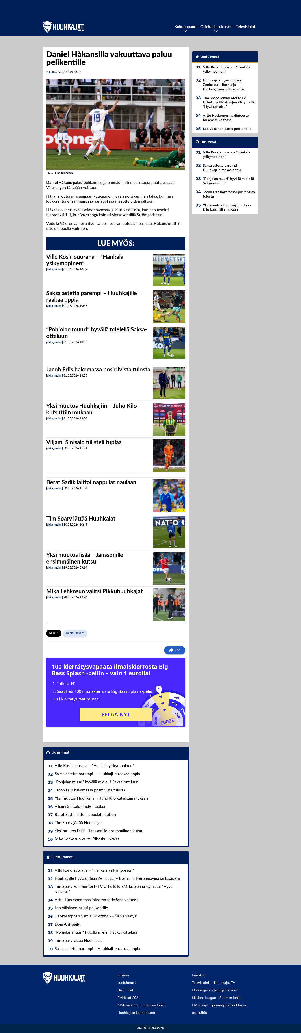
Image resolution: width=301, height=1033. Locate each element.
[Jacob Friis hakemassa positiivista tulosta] (169, 383)
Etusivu (123, 975)
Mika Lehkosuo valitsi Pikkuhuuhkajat (94, 591)
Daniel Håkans (75, 633)
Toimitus (51, 72)
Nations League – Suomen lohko (217, 998)
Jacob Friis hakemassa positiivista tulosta (98, 370)
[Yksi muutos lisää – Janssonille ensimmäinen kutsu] (169, 568)
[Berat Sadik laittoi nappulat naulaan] (169, 495)
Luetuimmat (62, 857)
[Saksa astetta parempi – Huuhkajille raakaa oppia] (169, 306)
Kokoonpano (185, 27)
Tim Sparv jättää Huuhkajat (80, 519)
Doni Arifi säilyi (68, 924)
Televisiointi (246, 27)
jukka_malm (53, 269)
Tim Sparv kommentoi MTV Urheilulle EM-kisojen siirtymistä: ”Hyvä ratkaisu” (114, 889)
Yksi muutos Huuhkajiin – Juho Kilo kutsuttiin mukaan (101, 798)
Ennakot (198, 975)
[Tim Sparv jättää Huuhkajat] (169, 532)
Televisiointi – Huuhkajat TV (213, 983)
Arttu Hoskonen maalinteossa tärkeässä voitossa (97, 900)
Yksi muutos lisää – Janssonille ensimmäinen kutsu (98, 831)
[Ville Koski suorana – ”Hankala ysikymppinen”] (169, 270)
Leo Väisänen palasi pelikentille (81, 908)
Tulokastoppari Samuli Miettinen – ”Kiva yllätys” (96, 916)
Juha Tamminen (64, 173)
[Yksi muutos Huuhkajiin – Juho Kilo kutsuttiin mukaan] (169, 419)
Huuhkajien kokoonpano (136, 1013)
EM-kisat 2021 (128, 998)
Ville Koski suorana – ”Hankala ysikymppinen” (94, 766)
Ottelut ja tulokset (216, 27)
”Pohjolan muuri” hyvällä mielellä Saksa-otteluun (96, 782)
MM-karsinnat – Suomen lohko (141, 1005)
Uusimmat (60, 752)
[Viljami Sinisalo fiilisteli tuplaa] (169, 455)
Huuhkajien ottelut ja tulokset (215, 990)
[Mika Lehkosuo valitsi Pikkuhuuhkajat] (169, 604)
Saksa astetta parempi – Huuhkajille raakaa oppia (97, 774)
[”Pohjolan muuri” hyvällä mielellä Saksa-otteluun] (169, 343)
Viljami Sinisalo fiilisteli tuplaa (84, 442)
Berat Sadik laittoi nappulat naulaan (91, 482)
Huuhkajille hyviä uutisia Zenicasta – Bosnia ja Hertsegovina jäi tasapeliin (118, 879)
